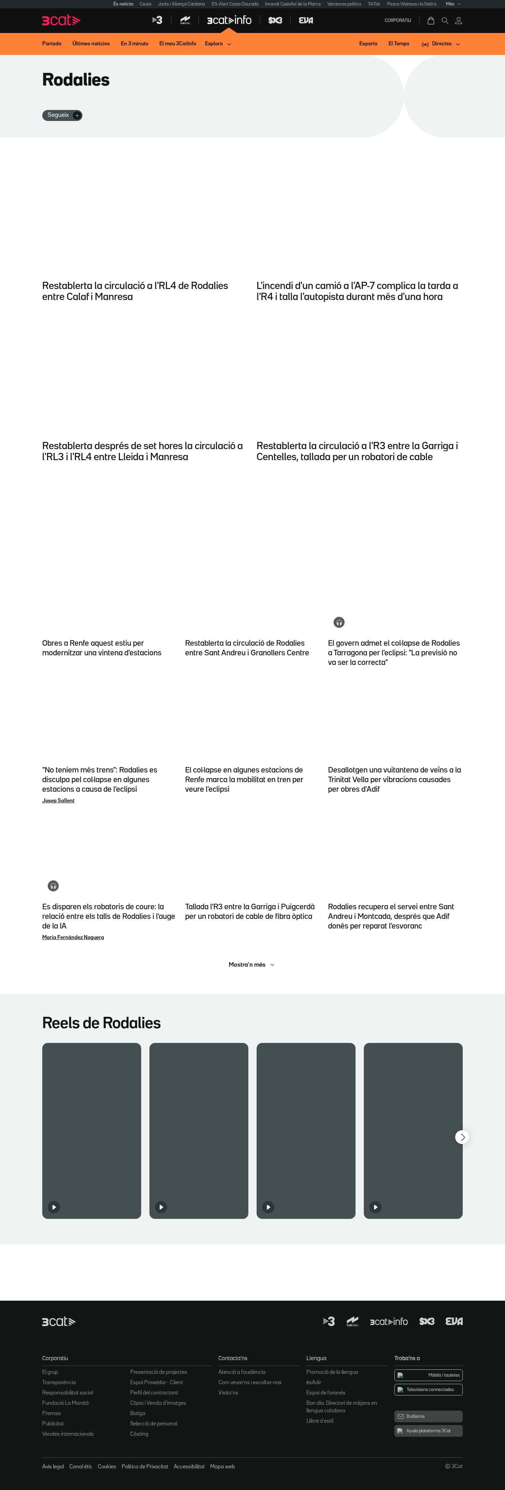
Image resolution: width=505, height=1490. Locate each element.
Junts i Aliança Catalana (181, 4)
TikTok (374, 4)
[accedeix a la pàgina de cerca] (445, 20)
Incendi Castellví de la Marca (293, 4)
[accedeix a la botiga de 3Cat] (431, 20)
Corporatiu (398, 21)
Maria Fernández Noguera (73, 937)
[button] (91, 1131)
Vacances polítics (344, 4)
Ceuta (145, 4)
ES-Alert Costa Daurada (235, 4)
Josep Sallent (58, 801)
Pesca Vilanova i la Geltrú (411, 4)
